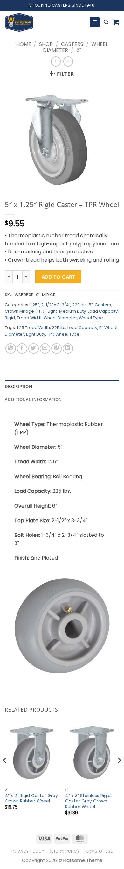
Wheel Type (91, 317)
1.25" (34, 305)
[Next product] (56, 61)
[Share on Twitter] (33, 348)
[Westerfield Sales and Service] (44, 22)
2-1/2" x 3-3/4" (55, 305)
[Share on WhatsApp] (10, 348)
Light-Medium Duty (67, 311)
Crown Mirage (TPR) (25, 311)
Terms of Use (98, 851)
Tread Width (29, 317)
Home (23, 44)
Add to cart (58, 277)
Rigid (10, 317)
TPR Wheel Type (63, 334)
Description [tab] (18, 386)
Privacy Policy (28, 851)
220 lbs (79, 305)
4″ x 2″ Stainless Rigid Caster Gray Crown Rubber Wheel (88, 801)
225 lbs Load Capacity (74, 327)
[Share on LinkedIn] (68, 348)
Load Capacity (103, 311)
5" (78, 50)
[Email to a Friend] (45, 348)
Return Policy (64, 851)
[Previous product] (68, 61)
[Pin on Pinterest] (56, 348)
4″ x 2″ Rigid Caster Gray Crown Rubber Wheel (31, 798)
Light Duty (35, 334)
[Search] (106, 22)
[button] (95, 22)
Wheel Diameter (60, 317)
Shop (46, 44)
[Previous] (5, 773)
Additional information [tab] (33, 399)
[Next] (119, 773)
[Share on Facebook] (22, 348)
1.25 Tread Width (33, 327)
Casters (72, 44)
